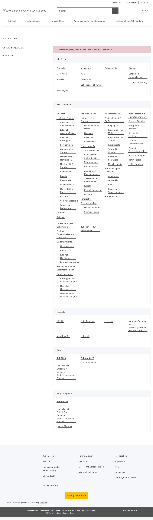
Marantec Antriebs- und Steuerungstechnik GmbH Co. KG (137, 326)
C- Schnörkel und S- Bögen (90, 156)
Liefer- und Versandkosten (135, 75)
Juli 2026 (61, 358)
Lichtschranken (135, 164)
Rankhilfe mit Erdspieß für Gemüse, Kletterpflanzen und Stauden (66, 371)
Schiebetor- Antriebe (133, 134)
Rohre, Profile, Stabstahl (87, 119)
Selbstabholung (112, 68)
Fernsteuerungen (136, 155)
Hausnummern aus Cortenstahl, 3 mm (66, 268)
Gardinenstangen (65, 274)
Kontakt (144, 2)
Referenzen (62, 401)
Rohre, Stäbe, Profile (66, 190)
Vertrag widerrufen (76, 495)
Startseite (116, 2)
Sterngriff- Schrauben (113, 158)
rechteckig (113, 180)
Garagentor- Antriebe (134, 127)
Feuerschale (66, 250)
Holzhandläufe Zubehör (67, 165)
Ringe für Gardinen (64, 287)
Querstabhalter (67, 184)
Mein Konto (131, 2)
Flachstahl (89, 137)
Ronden (64, 196)
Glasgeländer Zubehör (66, 150)
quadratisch (113, 176)
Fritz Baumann (88, 321)
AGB (83, 74)
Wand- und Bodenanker (66, 206)
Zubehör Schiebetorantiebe (137, 149)
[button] (126, 11)
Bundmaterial (90, 166)
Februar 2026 (87, 358)
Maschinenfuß (115, 164)
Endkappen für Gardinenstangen (68, 280)
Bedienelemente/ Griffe (113, 119)
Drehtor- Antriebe (136, 121)
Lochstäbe (89, 141)
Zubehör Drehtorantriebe (135, 142)
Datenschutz (86, 79)
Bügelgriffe (113, 125)
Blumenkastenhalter (69, 262)
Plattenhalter (66, 180)
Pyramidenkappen (92, 190)
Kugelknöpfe (114, 145)
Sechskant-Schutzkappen (115, 190)
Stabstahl (88, 133)
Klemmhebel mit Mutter (115, 131)
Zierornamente (91, 162)
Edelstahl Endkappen (65, 139)
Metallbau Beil (63, 336)
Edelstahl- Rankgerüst (65, 256)
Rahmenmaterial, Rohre (92, 127)
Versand (43, 503)
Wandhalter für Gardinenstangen (68, 295)
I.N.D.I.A (109, 321)
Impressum (86, 68)
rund (110, 184)
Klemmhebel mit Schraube (115, 139)
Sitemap (132, 68)
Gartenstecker (67, 246)
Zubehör (61, 217)
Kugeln (63, 176)
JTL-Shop (137, 510)
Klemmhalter (66, 171)
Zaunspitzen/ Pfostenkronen (91, 172)
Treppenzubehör (88, 203)
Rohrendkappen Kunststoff (112, 170)
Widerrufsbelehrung (137, 82)
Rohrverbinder (111, 196)
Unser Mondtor (89, 362)
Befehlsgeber (134, 160)
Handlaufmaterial (92, 207)
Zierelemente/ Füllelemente (90, 180)
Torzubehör (86, 199)
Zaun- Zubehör (88, 146)
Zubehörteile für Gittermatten (88, 228)
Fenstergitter (63, 90)
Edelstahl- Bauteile (65, 118)
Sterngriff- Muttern (113, 150)
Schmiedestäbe (91, 150)
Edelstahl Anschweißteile (67, 131)
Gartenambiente (64, 242)
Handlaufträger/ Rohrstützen (67, 158)
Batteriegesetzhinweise (91, 85)
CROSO (60, 321)
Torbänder (61, 212)
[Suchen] (115, 10)
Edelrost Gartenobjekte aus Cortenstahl (65, 234)
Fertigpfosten (66, 145)
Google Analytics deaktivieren (38, 510)
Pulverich (85, 336)
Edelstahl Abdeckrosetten (67, 124)
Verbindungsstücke (69, 201)
